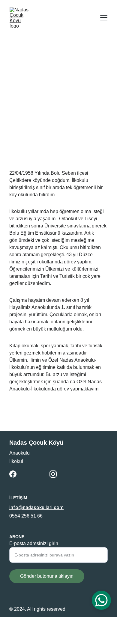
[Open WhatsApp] (101, 600)
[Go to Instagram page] (53, 474)
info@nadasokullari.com (36, 507)
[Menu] (103, 17)
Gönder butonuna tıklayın (47, 576)
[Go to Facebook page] (12, 474)
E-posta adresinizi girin (33, 543)
